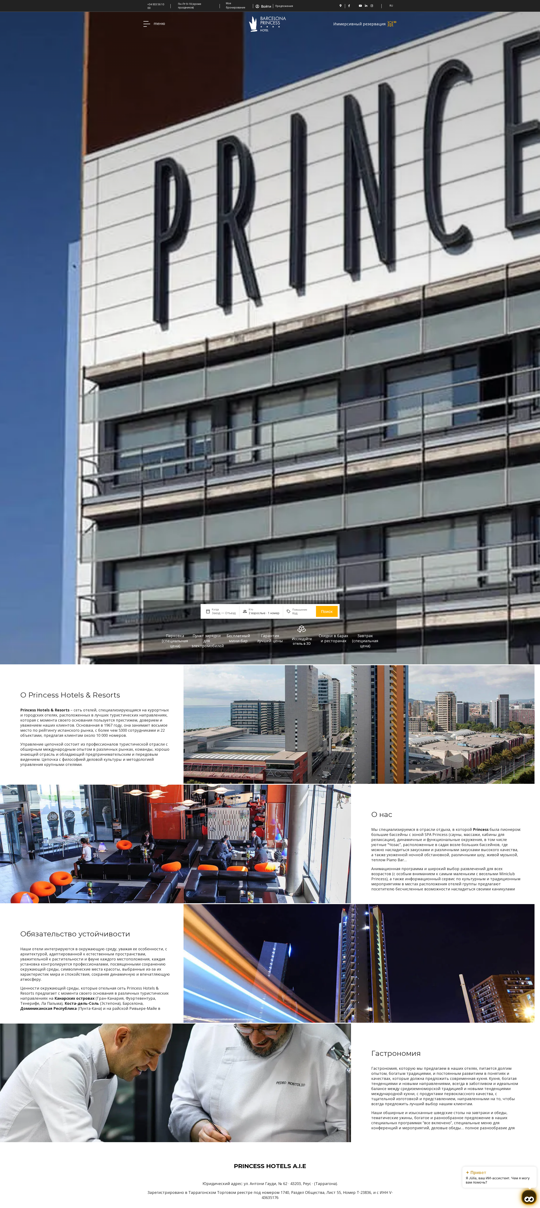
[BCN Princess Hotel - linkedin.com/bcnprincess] (366, 6)
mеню (159, 23)
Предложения (284, 6)
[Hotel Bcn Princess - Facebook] (349, 6)
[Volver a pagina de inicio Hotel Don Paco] (267, 24)
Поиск (327, 611)
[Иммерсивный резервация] (392, 23)
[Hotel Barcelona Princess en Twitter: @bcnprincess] (354, 6)
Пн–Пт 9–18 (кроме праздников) (189, 5)
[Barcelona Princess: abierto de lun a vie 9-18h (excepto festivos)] (174, 5)
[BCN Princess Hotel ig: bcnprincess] (372, 6)
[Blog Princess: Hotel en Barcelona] (377, 6)
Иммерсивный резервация (359, 23)
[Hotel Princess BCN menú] (146, 23)
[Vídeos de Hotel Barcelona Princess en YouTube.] (360, 6)
